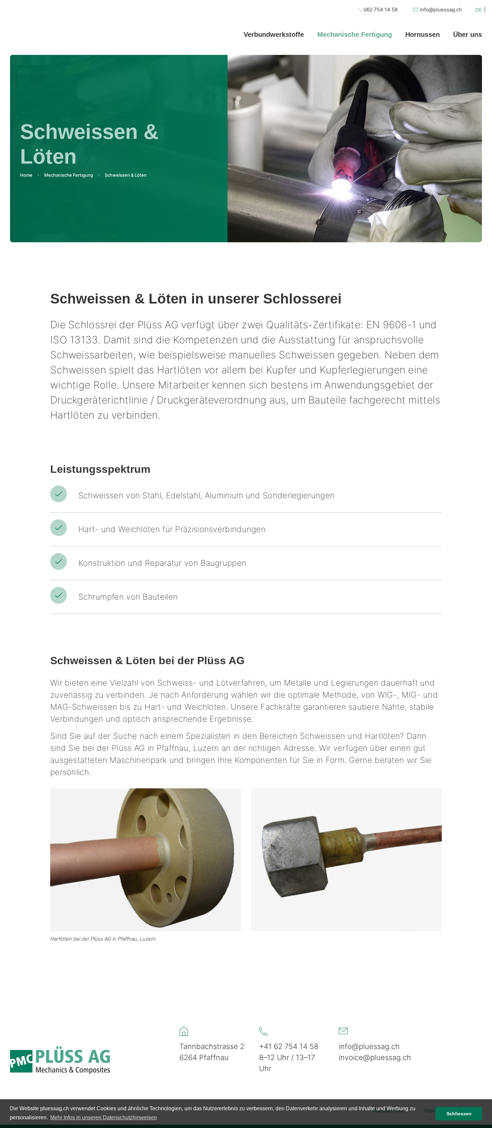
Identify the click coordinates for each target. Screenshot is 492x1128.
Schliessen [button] (459, 1113)
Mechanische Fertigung (68, 175)
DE (478, 10)
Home (26, 175)
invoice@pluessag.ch (375, 1057)
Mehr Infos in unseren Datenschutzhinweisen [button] (103, 1117)
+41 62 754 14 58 (288, 1046)
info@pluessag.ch (369, 1046)
